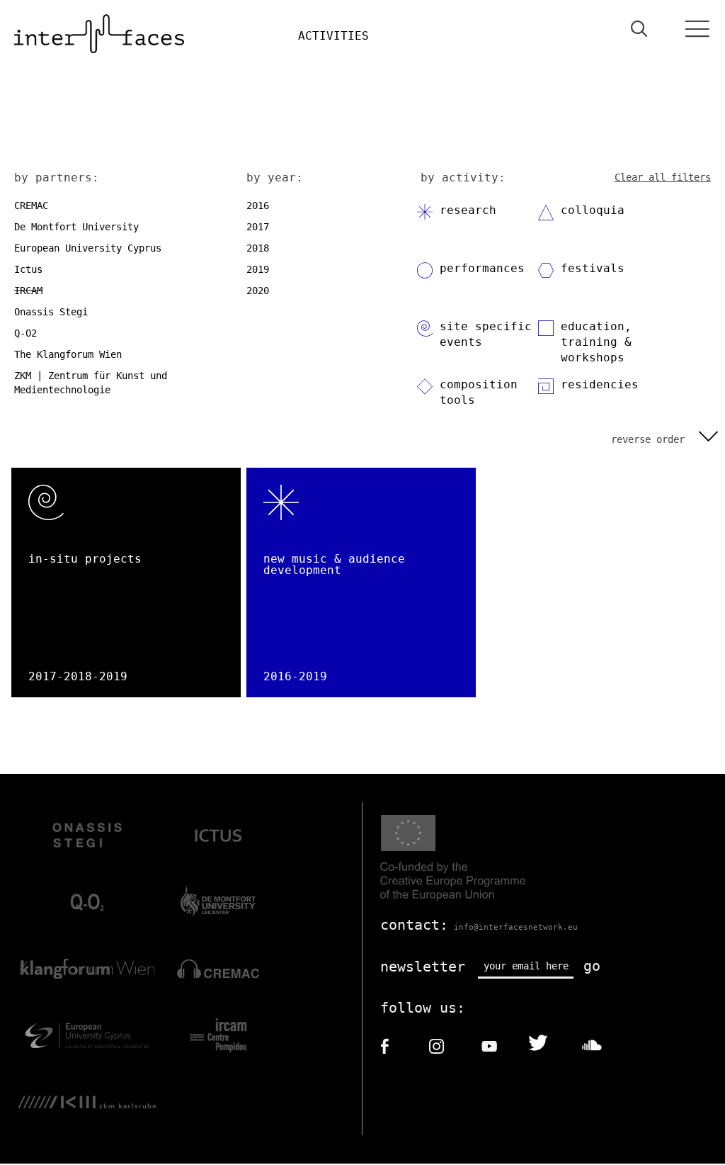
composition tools (479, 392)
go (591, 965)
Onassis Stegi (51, 311)
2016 (257, 205)
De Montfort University (76, 226)
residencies (600, 384)
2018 (257, 248)
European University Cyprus (87, 248)
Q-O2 (25, 333)
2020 (257, 290)
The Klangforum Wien (68, 354)
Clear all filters (663, 177)
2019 (257, 269)
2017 (257, 226)
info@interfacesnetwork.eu (516, 927)
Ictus (28, 269)
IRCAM (28, 290)
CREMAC (31, 205)
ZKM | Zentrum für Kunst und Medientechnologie (90, 382)
